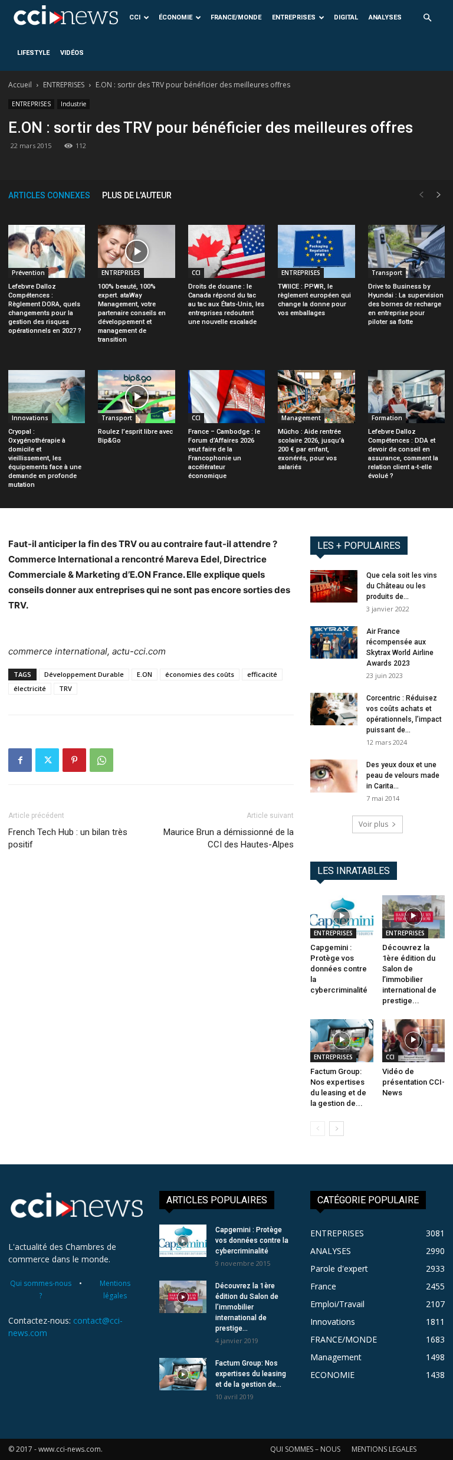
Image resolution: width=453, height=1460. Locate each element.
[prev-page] (421, 195)
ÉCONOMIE (175, 17)
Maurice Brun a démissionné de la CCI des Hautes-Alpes (228, 838)
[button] (427, 18)
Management (301, 418)
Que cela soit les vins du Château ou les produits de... (401, 586)
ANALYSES (385, 17)
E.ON (144, 674)
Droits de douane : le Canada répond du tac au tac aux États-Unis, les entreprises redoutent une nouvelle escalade (226, 304)
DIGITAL (346, 17)
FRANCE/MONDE (236, 17)
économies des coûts (199, 674)
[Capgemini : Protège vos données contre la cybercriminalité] (341, 916)
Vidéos (72, 53)
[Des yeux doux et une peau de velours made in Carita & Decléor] (333, 776)
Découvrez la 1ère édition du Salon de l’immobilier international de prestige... (246, 1307)
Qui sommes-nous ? (40, 1289)
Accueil (20, 85)
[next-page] (439, 195)
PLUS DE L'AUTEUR (137, 195)
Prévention (28, 273)
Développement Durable (84, 674)
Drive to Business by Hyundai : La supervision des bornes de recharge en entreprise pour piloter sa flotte (406, 304)
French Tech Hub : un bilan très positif (67, 838)
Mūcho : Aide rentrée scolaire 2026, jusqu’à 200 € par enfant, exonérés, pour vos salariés (311, 449)
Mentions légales (115, 1289)
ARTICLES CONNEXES (49, 195)
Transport (387, 273)
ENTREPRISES (294, 17)
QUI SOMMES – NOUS (305, 1449)
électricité (30, 688)
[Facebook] (20, 760)
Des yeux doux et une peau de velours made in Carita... (402, 775)
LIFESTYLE (33, 53)
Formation (387, 418)
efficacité (262, 674)
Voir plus (373, 824)
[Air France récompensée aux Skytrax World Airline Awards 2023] (333, 642)
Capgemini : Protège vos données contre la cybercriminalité (338, 968)
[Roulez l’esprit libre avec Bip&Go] (136, 396)
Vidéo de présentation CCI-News (413, 1082)
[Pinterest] (74, 760)
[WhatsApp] (101, 760)
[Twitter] (47, 760)
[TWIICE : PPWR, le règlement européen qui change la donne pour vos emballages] (316, 251)
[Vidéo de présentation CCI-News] (413, 1040)
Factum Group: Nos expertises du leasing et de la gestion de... (250, 1374)
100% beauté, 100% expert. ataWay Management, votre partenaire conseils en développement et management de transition (132, 313)
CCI (134, 17)
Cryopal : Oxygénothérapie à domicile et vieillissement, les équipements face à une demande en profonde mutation (44, 458)
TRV (65, 688)
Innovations (30, 418)
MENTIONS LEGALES (384, 1449)
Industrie (73, 104)
